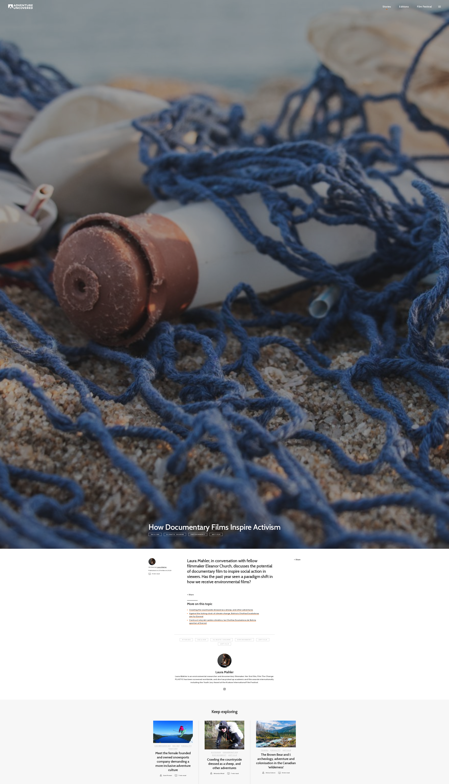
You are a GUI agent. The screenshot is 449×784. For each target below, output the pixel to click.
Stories (387, 6)
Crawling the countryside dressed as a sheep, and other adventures (221, 610)
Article (216, 534)
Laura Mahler (162, 567)
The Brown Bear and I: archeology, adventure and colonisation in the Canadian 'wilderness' (276, 761)
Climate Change (175, 534)
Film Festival (424, 6)
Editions (404, 6)
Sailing (155, 534)
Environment (198, 534)
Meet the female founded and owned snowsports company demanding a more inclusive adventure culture (173, 761)
